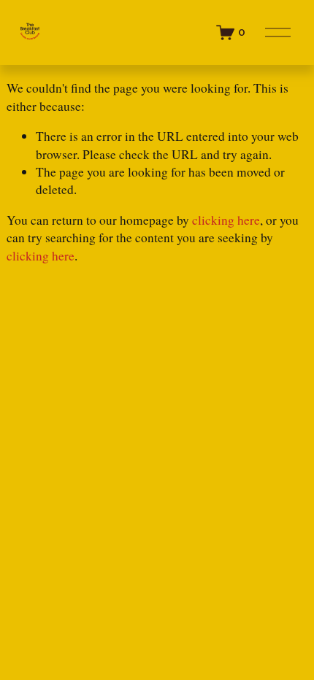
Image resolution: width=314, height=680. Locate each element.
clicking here (226, 220)
